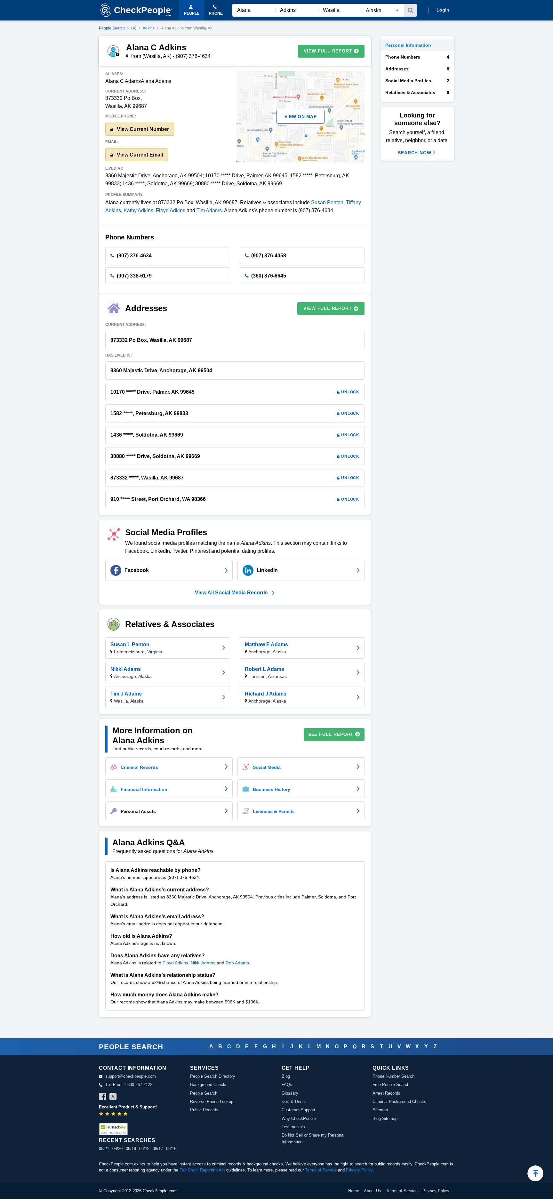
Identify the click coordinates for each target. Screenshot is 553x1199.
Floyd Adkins (170, 210)
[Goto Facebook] (103, 1097)
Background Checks (209, 1084)
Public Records (204, 1109)
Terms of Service (321, 1170)
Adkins (149, 28)
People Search (112, 28)
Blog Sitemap (385, 1118)
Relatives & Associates (417, 92)
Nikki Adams (203, 962)
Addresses (417, 68)
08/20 (117, 1148)
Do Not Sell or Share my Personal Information (313, 1138)
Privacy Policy (359, 1170)
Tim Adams (209, 210)
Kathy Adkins (138, 210)
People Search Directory (212, 1076)
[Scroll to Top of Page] (535, 1173)
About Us (372, 1190)
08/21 (104, 1148)
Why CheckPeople (299, 1118)
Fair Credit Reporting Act (202, 1170)
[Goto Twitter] (113, 1097)
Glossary (290, 1093)
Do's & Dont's (294, 1101)
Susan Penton (327, 202)
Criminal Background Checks (399, 1101)
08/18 (144, 1148)
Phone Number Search (393, 1076)
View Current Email (139, 154)
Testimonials (293, 1126)
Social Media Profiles (417, 80)
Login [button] (443, 9)
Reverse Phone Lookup (211, 1101)
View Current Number (142, 129)
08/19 (131, 1148)
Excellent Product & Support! (128, 1107)
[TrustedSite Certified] (113, 1129)
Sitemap (380, 1109)
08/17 (158, 1148)
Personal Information (408, 45)
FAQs (287, 1084)
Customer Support (298, 1109)
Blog (286, 1076)
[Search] (410, 10)
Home (353, 1190)
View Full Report (328, 50)
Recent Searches (127, 1140)
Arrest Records (386, 1093)
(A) (133, 28)
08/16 (171, 1148)
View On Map (301, 116)
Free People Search (391, 1084)
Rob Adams (237, 962)
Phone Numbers (417, 57)
